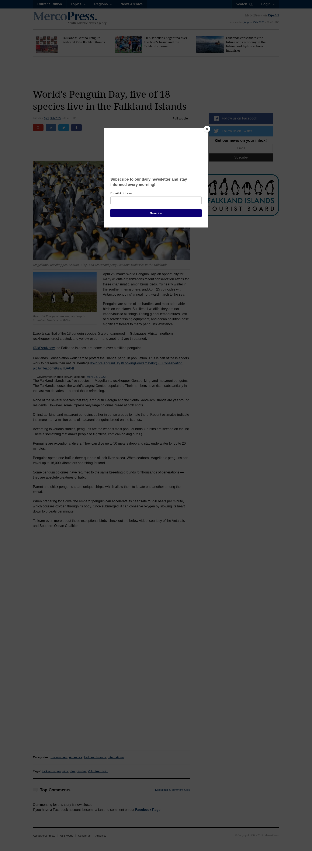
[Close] (207, 129)
